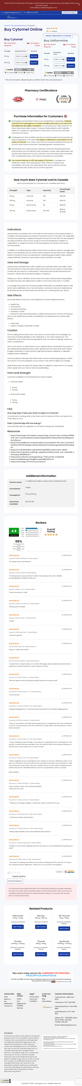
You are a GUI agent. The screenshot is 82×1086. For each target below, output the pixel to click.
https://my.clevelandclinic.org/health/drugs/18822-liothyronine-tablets (39, 450)
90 (44, 205)
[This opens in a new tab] (18, 99)
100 (44, 196)
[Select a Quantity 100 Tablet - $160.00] (22, 56)
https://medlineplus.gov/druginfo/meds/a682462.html (32, 459)
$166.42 (63, 200)
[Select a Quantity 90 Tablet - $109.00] (60, 59)
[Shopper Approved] (51, 29)
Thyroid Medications (18, 25)
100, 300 (46, 211)
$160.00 (63, 196)
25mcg (7, 62)
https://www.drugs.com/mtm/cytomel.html (28, 462)
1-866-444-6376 (32, 13)
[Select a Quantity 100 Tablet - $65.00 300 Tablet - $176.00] (60, 65)
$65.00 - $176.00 (63, 210)
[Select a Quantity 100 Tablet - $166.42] (22, 62)
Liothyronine (31, 205)
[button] (5, 1081)
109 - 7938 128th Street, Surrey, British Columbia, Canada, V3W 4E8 (66, 1020)
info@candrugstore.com (67, 1025)
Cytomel (29, 196)
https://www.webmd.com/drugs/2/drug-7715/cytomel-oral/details (37, 457)
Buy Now (34, 56)
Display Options (18, 876)
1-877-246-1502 (69, 1002)
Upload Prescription (69, 13)
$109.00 (63, 205)
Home (6, 25)
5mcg (6, 56)
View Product (18, 927)
